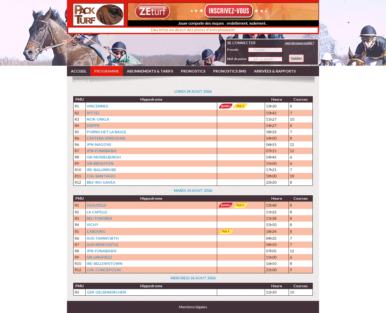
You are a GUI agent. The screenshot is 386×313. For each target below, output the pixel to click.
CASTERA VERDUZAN (106, 138)
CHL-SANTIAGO (101, 176)
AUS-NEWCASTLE (102, 244)
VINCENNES (97, 106)
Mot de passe (237, 59)
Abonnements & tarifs (150, 71)
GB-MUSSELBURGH (104, 157)
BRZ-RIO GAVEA (101, 182)
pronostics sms (229, 71)
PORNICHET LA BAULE (106, 132)
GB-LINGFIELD (99, 257)
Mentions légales (193, 307)
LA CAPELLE (97, 212)
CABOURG (96, 231)
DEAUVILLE (96, 205)
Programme (106, 71)
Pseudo (232, 50)
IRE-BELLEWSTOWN (104, 263)
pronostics (193, 71)
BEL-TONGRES (99, 218)
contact (80, 81)
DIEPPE (93, 125)
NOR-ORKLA (98, 119)
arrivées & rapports (275, 71)
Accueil (78, 71)
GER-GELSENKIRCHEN (106, 292)
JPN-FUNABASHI (101, 150)
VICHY (92, 224)
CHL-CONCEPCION (104, 270)
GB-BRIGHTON (100, 163)
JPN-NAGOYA (99, 144)
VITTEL (93, 113)
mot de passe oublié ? (299, 43)
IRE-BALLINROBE (101, 169)
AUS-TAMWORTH (103, 238)
